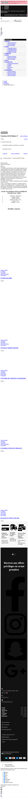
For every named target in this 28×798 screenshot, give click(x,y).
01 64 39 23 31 (4, 11)
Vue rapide (3, 272)
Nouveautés (6, 83)
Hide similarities (8, 764)
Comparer (4, 153)
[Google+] (15, 679)
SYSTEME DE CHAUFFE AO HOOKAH (13, 378)
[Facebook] (15, 611)
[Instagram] (15, 636)
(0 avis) (25, 139)
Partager (25, 153)
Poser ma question (15, 153)
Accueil (5, 81)
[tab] (14, 163)
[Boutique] (14, 790)
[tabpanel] (14, 185)
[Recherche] (14, 30)
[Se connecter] (1, 28)
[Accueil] (14, 788)
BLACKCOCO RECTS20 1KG (10, 518)
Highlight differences (10, 766)
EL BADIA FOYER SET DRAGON (11, 448)
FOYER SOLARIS (6, 278)
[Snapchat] (15, 661)
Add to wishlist (23, 136)
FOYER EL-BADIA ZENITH (9, 348)
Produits (5, 82)
